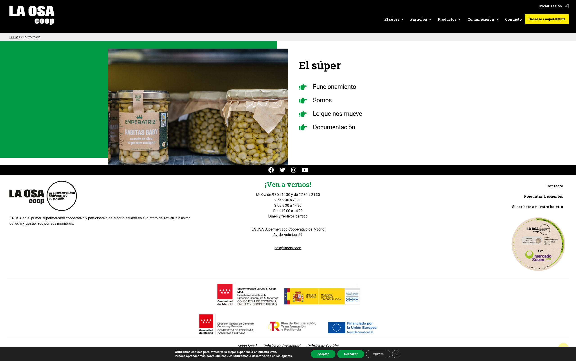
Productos (447, 19)
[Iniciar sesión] (567, 6)
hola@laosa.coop (287, 248)
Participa (418, 19)
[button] (394, 19)
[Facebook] (271, 170)
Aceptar (323, 354)
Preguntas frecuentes (543, 196)
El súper (391, 19)
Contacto (513, 19)
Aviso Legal (246, 345)
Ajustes (378, 354)
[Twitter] (282, 170)
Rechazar (351, 354)
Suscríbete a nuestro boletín (537, 206)
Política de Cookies (323, 345)
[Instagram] (294, 170)
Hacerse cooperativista (547, 19)
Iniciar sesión (550, 6)
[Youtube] (305, 170)
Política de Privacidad (281, 345)
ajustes (286, 356)
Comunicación (481, 19)
